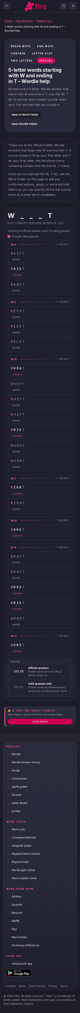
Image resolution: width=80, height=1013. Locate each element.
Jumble (14, 811)
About (22, 986)
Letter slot (42, 53)
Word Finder (17, 937)
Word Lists (16, 829)
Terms (64, 986)
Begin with (21, 46)
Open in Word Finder (25, 114)
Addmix (14, 896)
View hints (40, 721)
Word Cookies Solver (22, 878)
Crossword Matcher (22, 837)
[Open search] (63, 5)
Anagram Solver (20, 845)
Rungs (14, 770)
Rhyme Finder (18, 862)
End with (45, 46)
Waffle (14, 921)
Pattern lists (44, 21)
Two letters (22, 60)
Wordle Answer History (24, 762)
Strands (14, 794)
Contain (18, 53)
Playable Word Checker (24, 853)
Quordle (15, 904)
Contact (11, 986)
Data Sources (37, 986)
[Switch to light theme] (73, 6)
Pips (12, 929)
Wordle (14, 754)
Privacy (52, 986)
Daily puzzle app (20, 963)
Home (8, 21)
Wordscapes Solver (21, 870)
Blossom (15, 912)
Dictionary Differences (23, 945)
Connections (17, 778)
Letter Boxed (17, 803)
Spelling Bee (17, 786)
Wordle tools (24, 21)
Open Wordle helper (24, 124)
